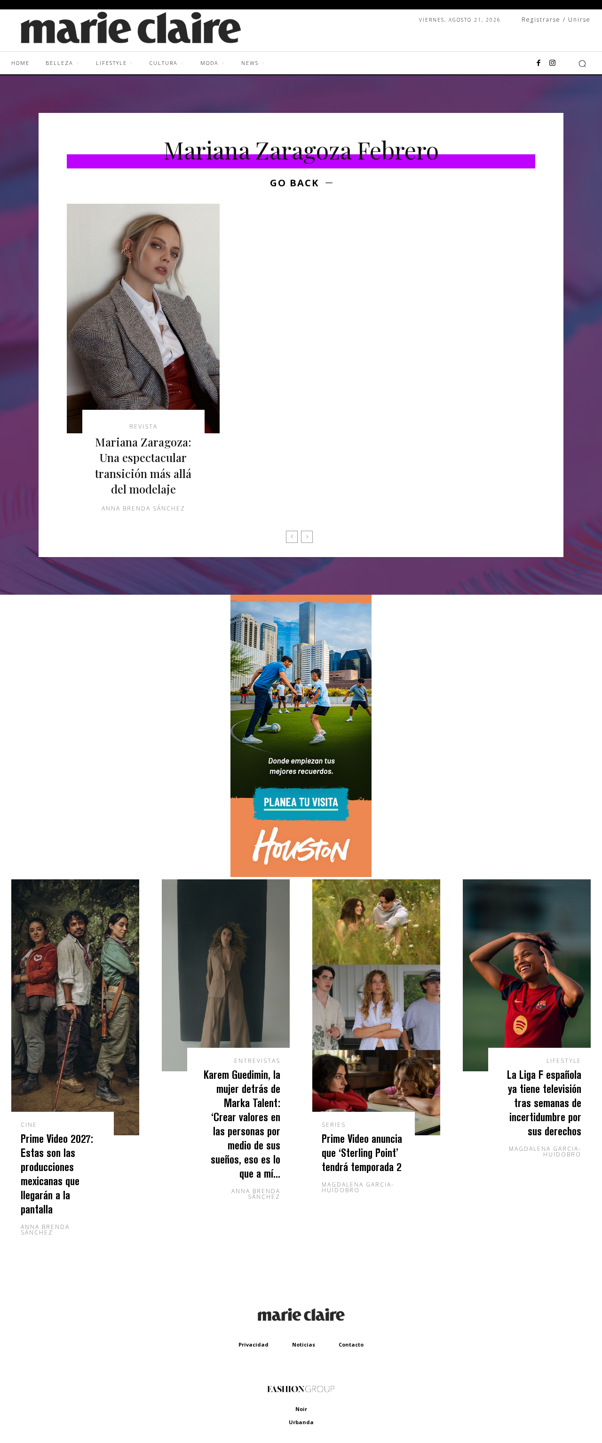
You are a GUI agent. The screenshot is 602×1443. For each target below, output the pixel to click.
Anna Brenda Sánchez (143, 508)
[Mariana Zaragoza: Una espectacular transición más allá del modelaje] (143, 318)
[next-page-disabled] (307, 537)
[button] (582, 63)
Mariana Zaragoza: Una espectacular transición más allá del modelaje (143, 465)
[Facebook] (538, 63)
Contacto (351, 1344)
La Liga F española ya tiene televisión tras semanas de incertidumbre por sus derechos (544, 1102)
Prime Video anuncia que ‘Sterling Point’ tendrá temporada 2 (362, 1152)
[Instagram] (553, 63)
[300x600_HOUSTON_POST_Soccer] (301, 874)
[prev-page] (292, 537)
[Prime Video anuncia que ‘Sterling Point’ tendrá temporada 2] (376, 1007)
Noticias (303, 1344)
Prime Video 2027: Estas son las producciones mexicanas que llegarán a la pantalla (57, 1173)
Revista (143, 427)
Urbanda (301, 1422)
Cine (29, 1125)
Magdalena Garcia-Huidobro (358, 1187)
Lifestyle (564, 1061)
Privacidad (253, 1344)
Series (334, 1125)
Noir (301, 1408)
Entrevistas (257, 1061)
